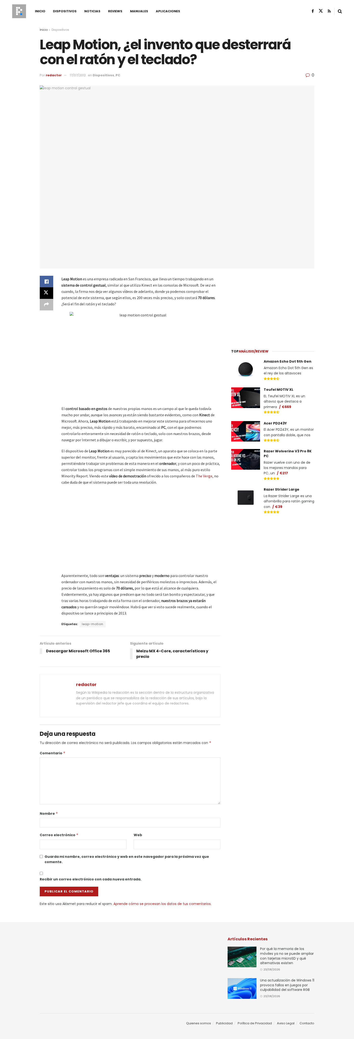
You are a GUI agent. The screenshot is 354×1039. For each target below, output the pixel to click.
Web (138, 835)
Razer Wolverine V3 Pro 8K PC (288, 453)
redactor (54, 75)
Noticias (92, 11)
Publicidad (224, 1023)
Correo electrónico (59, 835)
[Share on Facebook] (46, 281)
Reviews (115, 11)
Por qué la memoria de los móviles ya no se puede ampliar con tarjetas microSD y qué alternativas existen (287, 955)
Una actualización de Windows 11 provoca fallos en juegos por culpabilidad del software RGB (287, 985)
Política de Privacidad (255, 1023)
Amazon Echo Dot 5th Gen (287, 361)
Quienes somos (198, 1023)
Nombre (49, 813)
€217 (284, 473)
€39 (278, 506)
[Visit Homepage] (19, 11)
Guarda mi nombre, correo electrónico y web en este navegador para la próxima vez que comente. (127, 859)
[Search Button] (340, 11)
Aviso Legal (286, 1023)
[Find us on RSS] (329, 11)
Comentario (53, 753)
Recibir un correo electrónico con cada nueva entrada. (90, 879)
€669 (286, 406)
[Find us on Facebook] (313, 11)
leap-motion (92, 624)
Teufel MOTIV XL (278, 389)
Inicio (40, 11)
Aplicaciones (168, 11)
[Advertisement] (273, 306)
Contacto (307, 1023)
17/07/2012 (78, 75)
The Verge (204, 476)
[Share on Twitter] (46, 293)
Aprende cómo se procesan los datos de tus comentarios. (162, 903)
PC (118, 75)
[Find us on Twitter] (321, 11)
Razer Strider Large (281, 489)
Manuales (139, 11)
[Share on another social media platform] (46, 304)
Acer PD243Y (275, 423)
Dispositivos (65, 11)
